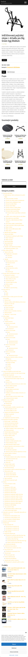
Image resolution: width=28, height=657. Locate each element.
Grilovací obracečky (10, 439)
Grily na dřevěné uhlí (8, 524)
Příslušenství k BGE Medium (13, 67)
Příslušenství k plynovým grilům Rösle (12, 503)
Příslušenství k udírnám (9, 275)
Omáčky (9, 364)
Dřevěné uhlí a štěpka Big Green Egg (15, 537)
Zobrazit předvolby (14, 652)
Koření (8, 325)
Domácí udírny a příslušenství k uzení (11, 273)
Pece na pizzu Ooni (8, 549)
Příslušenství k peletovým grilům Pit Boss (13, 496)
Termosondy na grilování (11, 449)
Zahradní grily (10, 266)
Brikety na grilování (10, 414)
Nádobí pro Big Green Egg (12, 539)
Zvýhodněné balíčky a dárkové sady (13, 508)
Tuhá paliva (9, 255)
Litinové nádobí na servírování (12, 389)
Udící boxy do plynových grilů (10, 480)
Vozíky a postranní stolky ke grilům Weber (15, 225)
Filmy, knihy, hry (6, 289)
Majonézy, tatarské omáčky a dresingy (14, 357)
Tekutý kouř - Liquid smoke (10, 314)
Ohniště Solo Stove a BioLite (10, 546)
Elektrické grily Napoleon (11, 558)
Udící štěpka (7, 286)
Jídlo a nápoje (6, 316)
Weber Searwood (9, 237)
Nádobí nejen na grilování (8, 375)
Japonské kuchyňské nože (11, 458)
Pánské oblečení (8, 401)
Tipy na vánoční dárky (9, 506)
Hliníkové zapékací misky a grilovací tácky (15, 428)
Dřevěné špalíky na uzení (11, 410)
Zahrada (6, 259)
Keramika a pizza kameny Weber (13, 209)
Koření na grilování (8, 305)
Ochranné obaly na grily (9, 464)
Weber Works (9, 230)
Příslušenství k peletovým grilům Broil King (13, 494)
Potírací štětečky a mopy (11, 442)
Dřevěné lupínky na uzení (11, 408)
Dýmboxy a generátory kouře (12, 277)
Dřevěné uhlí (8, 416)
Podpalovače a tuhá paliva (11, 254)
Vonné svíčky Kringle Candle (10, 510)
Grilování (16, 655)
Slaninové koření (8, 312)
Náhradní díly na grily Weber (10, 232)
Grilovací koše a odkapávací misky (13, 202)
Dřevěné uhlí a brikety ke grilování (11, 412)
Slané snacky (9, 368)
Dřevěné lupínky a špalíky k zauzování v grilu (14, 407)
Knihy (7, 293)
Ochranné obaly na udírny (11, 282)
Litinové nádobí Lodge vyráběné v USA (12, 376)
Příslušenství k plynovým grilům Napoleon (13, 501)
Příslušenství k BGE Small (9, 490)
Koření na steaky (9, 309)
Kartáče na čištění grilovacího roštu (13, 441)
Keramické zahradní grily (9, 533)
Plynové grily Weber (8, 243)
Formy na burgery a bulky (9, 483)
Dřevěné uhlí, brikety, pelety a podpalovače (15, 200)
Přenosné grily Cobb (10, 555)
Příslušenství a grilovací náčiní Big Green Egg (15, 535)
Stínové (4, 482)
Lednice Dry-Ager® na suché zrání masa (12, 371)
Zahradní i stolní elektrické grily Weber (12, 246)
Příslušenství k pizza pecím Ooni (13, 551)
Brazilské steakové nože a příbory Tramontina (16, 457)
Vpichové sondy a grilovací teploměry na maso (16, 451)
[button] (26, 632)
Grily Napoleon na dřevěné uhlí (12, 528)
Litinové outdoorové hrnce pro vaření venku (16, 384)
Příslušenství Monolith (10, 544)
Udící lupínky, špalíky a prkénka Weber (14, 223)
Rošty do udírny (9, 284)
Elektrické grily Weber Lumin (12, 248)
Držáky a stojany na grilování (10, 433)
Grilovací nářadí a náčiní (9, 435)
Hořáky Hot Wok (7, 531)
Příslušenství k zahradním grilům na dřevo (15, 562)
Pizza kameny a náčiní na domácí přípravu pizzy (14, 469)
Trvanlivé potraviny (8, 321)
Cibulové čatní (7, 300)
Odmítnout (14, 648)
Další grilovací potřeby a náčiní (11, 426)
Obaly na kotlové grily (10, 465)
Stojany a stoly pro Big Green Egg (14, 542)
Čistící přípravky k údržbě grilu (10, 425)
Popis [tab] (3, 72)
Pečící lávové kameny (9, 467)
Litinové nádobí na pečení (11, 385)
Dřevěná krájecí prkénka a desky (11, 432)
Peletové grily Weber (8, 234)
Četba (5, 291)
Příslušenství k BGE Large (9, 487)
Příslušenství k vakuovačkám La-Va (12, 515)
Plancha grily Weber (8, 241)
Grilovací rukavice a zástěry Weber (13, 207)
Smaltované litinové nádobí (12, 398)
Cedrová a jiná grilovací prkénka (11, 423)
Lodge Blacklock (9, 391)
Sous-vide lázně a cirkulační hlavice (12, 519)
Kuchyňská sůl (10, 328)
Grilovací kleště (9, 437)
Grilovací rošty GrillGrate (11, 474)
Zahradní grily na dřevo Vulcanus (11, 560)
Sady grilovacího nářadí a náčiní (13, 444)
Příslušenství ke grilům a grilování (10, 419)
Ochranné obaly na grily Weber (12, 211)
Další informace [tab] (11, 72)
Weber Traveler (9, 245)
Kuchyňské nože (9, 460)
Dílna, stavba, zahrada (8, 250)
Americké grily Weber (7, 193)
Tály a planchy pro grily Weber (12, 218)
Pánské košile (9, 403)
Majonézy (9, 359)
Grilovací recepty (7, 626)
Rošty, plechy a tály (8, 471)
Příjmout (14, 644)
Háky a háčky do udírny (11, 278)
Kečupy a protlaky (11, 362)
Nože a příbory (7, 455)
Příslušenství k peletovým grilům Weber (14, 236)
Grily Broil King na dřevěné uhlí (12, 526)
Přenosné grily (7, 553)
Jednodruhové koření (13, 327)
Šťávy (7, 319)
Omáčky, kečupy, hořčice (11, 360)
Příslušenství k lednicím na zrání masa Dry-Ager (14, 373)
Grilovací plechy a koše (11, 473)
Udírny (8, 264)
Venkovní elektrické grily (9, 556)
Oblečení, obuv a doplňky (8, 400)
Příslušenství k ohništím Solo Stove (13, 547)
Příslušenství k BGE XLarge (10, 492)
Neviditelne (6, 485)
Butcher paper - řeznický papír (10, 421)
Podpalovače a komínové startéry (11, 417)
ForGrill (3, 2)
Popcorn (9, 369)
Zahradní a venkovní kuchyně (9, 521)
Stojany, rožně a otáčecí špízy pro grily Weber (16, 216)
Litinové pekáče (10, 387)
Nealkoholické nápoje (9, 318)
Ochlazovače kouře (10, 280)
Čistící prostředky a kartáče (12, 198)
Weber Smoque (9, 239)
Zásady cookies (11, 655)
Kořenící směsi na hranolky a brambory (12, 311)
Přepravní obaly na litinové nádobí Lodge (14, 396)
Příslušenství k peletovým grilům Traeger (13, 498)
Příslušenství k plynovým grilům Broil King (13, 499)
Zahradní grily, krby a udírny (12, 261)
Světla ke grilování (10, 430)
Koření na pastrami (10, 307)
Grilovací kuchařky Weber (11, 204)
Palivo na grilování (7, 405)
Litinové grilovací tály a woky (12, 476)
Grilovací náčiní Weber (10, 205)
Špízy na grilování (8, 478)
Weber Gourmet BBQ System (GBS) (13, 229)
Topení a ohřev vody (8, 252)
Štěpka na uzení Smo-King (11, 287)
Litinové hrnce (9, 382)
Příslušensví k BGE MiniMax (10, 505)
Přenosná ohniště (11, 262)
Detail (4, 60)
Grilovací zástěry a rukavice (10, 453)
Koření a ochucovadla (10, 323)
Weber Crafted (9, 227)
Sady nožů (8, 462)
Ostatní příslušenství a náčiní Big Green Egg (16, 540)
